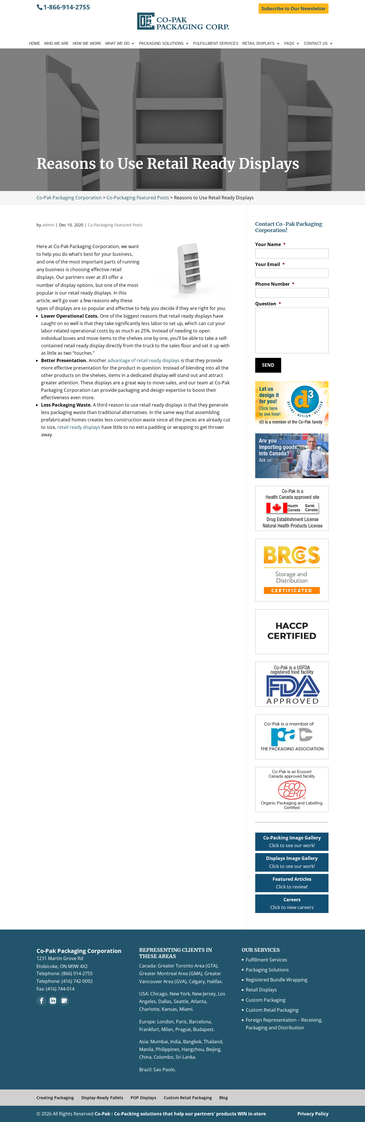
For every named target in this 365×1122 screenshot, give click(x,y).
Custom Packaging (265, 1000)
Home (34, 44)
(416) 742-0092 (77, 981)
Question (268, 304)
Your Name (270, 244)
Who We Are (56, 44)
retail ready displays (78, 427)
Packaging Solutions (161, 44)
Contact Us (316, 44)
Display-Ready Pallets (102, 1097)
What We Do (117, 44)
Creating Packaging (55, 1097)
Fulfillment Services (215, 44)
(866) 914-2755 (77, 973)
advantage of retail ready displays (143, 360)
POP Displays (143, 1097)
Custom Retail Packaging (272, 1010)
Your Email (270, 264)
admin (48, 225)
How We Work (87, 44)
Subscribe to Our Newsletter (293, 8)
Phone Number (275, 284)
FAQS (289, 44)
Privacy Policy (312, 1114)
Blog (223, 1097)
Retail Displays (258, 44)
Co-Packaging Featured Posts (115, 225)
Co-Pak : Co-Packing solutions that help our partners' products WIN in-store (180, 1114)
